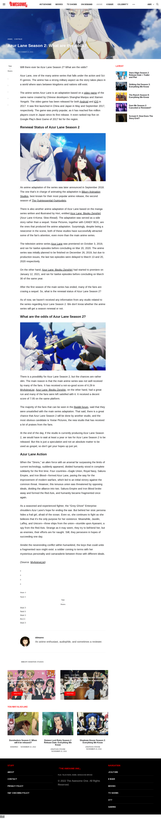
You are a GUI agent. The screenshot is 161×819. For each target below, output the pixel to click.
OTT (110, 800)
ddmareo (11, 52)
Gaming (112, 807)
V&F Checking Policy (18, 793)
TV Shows (72, 4)
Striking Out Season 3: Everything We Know (139, 85)
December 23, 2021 (25, 52)
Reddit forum (81, 407)
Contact (12, 779)
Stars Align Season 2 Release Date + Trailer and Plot (139, 75)
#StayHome (45, 4)
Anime (99, 4)
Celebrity (122, 4)
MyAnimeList (27, 389)
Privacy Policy (15, 786)
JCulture (113, 772)
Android (84, 101)
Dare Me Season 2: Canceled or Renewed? (140, 106)
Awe (150, 4)
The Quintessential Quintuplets (49, 200)
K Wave (110, 4)
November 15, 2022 (28, 747)
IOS (96, 101)
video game (90, 92)
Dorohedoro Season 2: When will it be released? (23, 741)
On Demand (86, 4)
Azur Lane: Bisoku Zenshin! (85, 213)
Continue (18, 39)
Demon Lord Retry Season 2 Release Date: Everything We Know (58, 742)
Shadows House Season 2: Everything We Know (93, 741)
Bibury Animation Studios (33, 662)
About (11, 772)
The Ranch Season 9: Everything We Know (139, 96)
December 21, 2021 (29, 687)
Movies (59, 4)
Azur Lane (57, 243)
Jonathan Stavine (57, 749)
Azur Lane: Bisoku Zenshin (51, 389)
